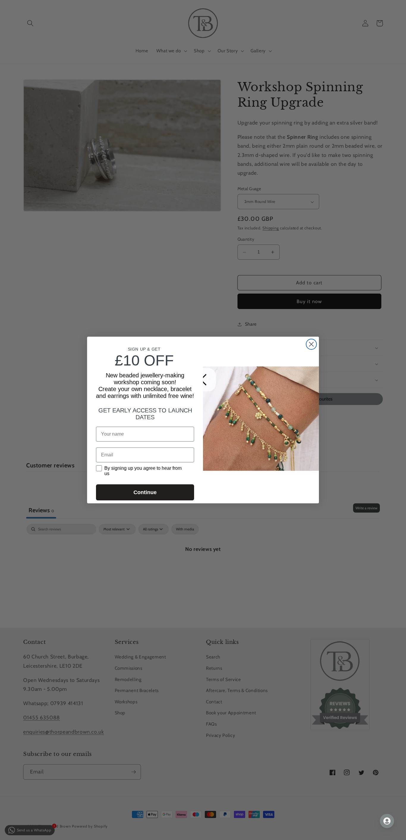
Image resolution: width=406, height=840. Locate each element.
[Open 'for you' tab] (387, 821)
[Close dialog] (311, 344)
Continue (145, 492)
